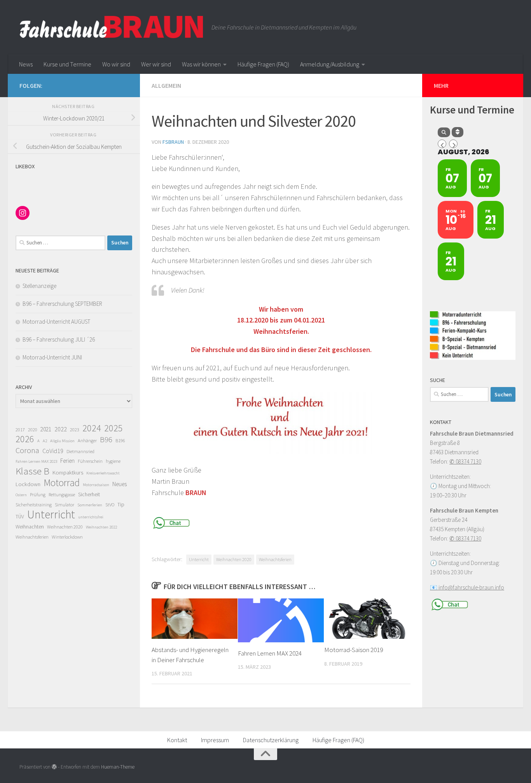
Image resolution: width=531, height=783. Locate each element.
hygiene (113, 461)
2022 (60, 429)
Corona (27, 450)
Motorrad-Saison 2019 (353, 649)
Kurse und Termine (67, 64)
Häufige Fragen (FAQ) (263, 64)
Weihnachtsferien (275, 559)
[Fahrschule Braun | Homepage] (111, 27)
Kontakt (177, 740)
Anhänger (87, 440)
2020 (32, 429)
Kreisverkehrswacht (103, 473)
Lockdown (28, 484)
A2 (45, 440)
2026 (25, 439)
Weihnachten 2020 (234, 559)
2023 (74, 429)
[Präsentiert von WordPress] (54, 766)
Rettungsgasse (62, 494)
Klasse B (32, 471)
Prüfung (37, 494)
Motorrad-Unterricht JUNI (52, 357)
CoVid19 (52, 451)
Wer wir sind (156, 64)
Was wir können (201, 64)
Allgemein (166, 85)
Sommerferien (89, 504)
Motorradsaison (96, 484)
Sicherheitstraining (34, 504)
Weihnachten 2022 (101, 527)
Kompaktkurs (67, 472)
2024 (91, 428)
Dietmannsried (80, 451)
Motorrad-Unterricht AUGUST (56, 321)
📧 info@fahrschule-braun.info (467, 587)
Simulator (64, 504)
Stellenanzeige (39, 285)
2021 (45, 429)
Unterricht (199, 559)
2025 (113, 428)
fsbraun (173, 141)
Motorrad (62, 482)
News (26, 64)
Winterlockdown (67, 537)
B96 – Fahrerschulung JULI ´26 (59, 339)
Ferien (67, 460)
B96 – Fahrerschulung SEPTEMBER (62, 303)
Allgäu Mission (62, 440)
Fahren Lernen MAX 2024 (270, 653)
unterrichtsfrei (90, 517)
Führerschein (90, 461)
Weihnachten (30, 526)
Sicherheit (89, 494)
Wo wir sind (116, 64)
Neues (119, 484)
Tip (120, 504)
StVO (109, 504)
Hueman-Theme (117, 767)
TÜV (20, 516)
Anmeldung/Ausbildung (329, 64)
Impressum (215, 740)
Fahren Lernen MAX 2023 (36, 461)
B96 (106, 439)
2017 (20, 429)
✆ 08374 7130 (465, 461)
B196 (120, 440)
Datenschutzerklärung (271, 740)
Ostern (21, 494)
